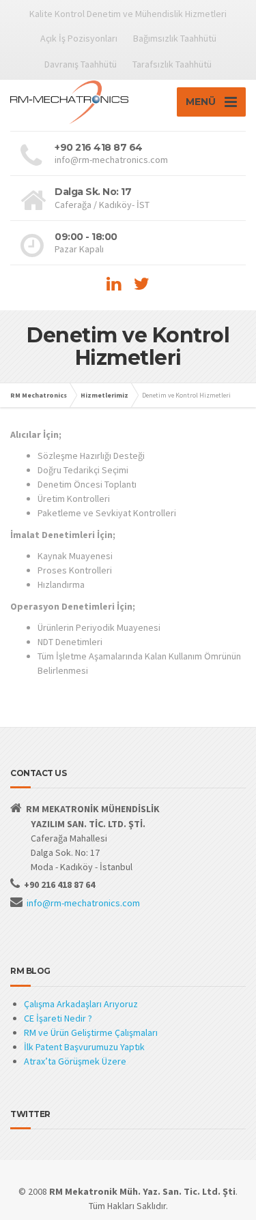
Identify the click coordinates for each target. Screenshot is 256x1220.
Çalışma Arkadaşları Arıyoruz (81, 1004)
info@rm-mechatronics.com (83, 903)
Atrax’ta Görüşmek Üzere (75, 1061)
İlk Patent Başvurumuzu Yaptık (84, 1047)
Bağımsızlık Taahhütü (174, 38)
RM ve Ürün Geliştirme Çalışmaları (91, 1032)
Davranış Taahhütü (80, 64)
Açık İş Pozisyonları (78, 38)
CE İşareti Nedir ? (58, 1018)
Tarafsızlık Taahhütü (172, 64)
